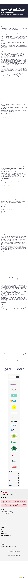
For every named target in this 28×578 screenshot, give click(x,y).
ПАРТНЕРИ (2, 527)
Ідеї (9, 482)
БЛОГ (2, 529)
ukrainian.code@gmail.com (6, 541)
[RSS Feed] (16, 550)
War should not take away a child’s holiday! (7, 512)
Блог (9, 475)
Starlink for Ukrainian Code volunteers (7, 513)
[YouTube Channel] (15, 550)
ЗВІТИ (2, 531)
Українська (22, 577)
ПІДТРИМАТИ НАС (4, 533)
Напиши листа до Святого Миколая (7, 511)
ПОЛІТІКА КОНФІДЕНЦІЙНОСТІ (6, 535)
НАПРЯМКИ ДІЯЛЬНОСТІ (5, 525)
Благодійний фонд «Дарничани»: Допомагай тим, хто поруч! (10, 514)
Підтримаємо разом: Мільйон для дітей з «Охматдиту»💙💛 (10, 515)
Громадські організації (12, 478)
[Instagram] (13, 550)
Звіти (9, 480)
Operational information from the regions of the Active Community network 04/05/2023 (20, 368)
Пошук (10, 375)
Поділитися (2, 20)
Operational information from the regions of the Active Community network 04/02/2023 (8, 368)
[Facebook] (12, 550)
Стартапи (10, 485)
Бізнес (10, 473)
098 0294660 (3, 497)
